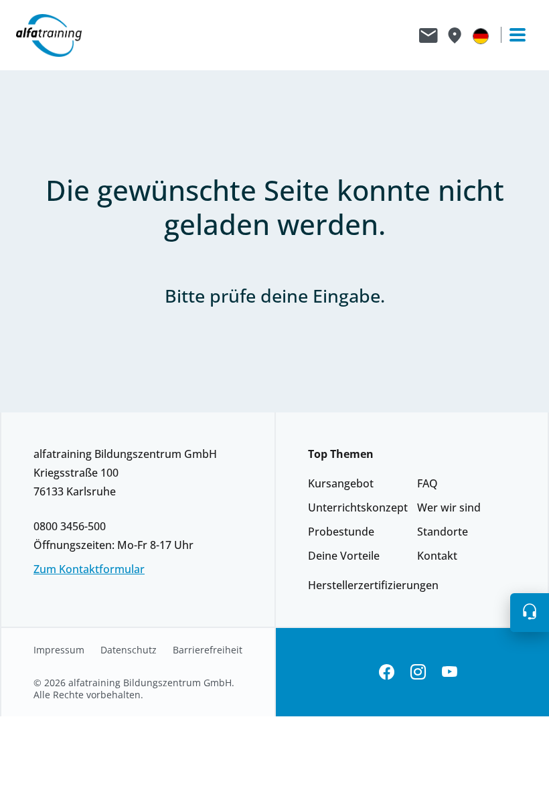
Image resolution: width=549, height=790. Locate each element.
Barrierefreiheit (207, 650)
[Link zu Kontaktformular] (428, 35)
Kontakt (437, 555)
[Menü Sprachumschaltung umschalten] (480, 35)
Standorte (442, 531)
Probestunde (341, 531)
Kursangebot (341, 483)
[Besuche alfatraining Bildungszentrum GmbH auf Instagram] (418, 672)
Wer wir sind (449, 507)
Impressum (58, 650)
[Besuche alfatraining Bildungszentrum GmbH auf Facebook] (386, 672)
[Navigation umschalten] (511, 35)
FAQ (427, 483)
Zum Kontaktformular (89, 569)
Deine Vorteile (344, 555)
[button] (529, 612)
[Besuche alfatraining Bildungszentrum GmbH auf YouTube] (449, 672)
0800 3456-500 (69, 526)
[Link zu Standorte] (454, 35)
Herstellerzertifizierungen (373, 585)
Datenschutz (128, 650)
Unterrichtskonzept (358, 507)
